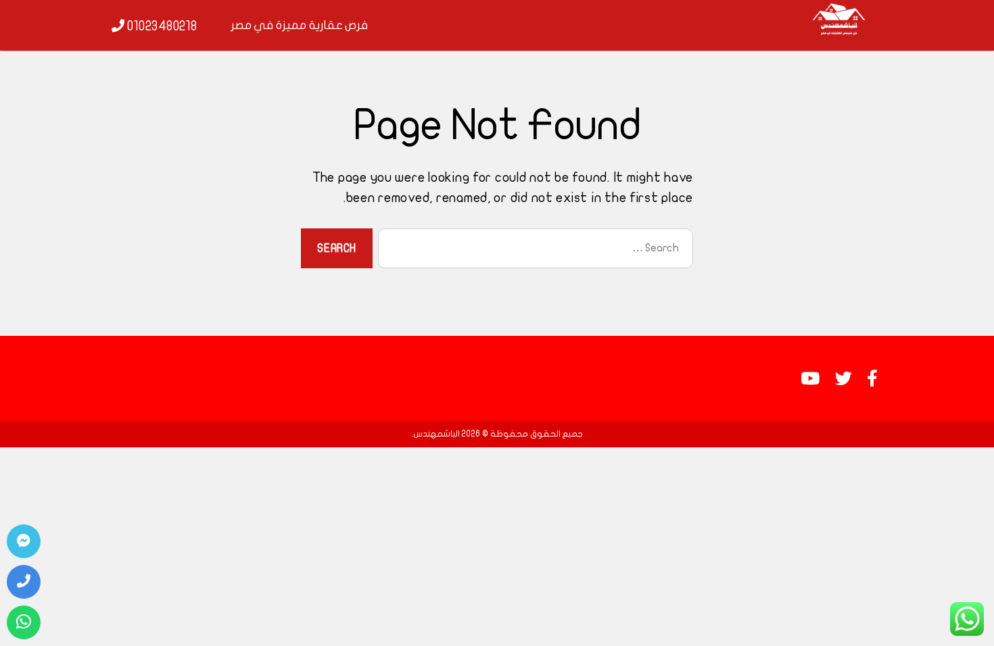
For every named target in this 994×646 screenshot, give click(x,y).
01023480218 (160, 26)
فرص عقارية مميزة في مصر (300, 25)
